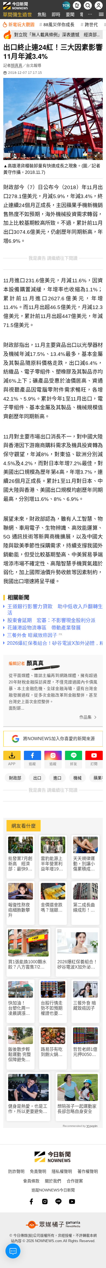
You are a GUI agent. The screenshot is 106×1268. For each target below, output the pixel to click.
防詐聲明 (16, 1171)
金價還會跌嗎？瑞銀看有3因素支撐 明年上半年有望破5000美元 (53, 908)
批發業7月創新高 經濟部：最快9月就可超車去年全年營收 (20, 864)
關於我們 (53, 1181)
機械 (77, 777)
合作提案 (75, 1181)
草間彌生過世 (17, 14)
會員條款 (31, 1181)
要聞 (70, 14)
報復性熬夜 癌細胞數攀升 (19, 910)
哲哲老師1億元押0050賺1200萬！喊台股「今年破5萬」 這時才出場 (85, 1052)
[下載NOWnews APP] (77, 5)
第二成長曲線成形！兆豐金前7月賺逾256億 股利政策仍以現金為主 (85, 908)
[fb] (31, 1201)
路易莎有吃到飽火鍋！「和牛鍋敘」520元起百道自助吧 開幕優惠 (53, 1052)
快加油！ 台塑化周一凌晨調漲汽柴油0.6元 (19, 1008)
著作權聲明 (87, 1171)
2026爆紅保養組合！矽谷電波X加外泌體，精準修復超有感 (77, 965)
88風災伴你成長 (58, 24)
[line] (58, 1201)
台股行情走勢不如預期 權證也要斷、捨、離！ (53, 1008)
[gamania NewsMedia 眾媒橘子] (53, 1225)
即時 (56, 14)
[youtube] (72, 1201)
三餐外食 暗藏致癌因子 (84, 1005)
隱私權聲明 (62, 1171)
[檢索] (88, 5)
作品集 (85, 717)
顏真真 (16, 65)
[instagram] (44, 1201)
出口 (37, 777)
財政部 (15, 777)
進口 (57, 777)
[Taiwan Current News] (66, 5)
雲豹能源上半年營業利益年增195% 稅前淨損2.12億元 (53, 864)
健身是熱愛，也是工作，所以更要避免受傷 (27, 1109)
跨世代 (91, 24)
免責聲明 (38, 1171)
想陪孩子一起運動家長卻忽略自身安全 (76, 1109)
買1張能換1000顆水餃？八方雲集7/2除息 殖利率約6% (27, 965)
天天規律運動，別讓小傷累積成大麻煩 (84, 864)
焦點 (42, 14)
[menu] (101, 14)
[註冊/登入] (99, 5)
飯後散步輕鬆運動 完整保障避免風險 (19, 1055)
